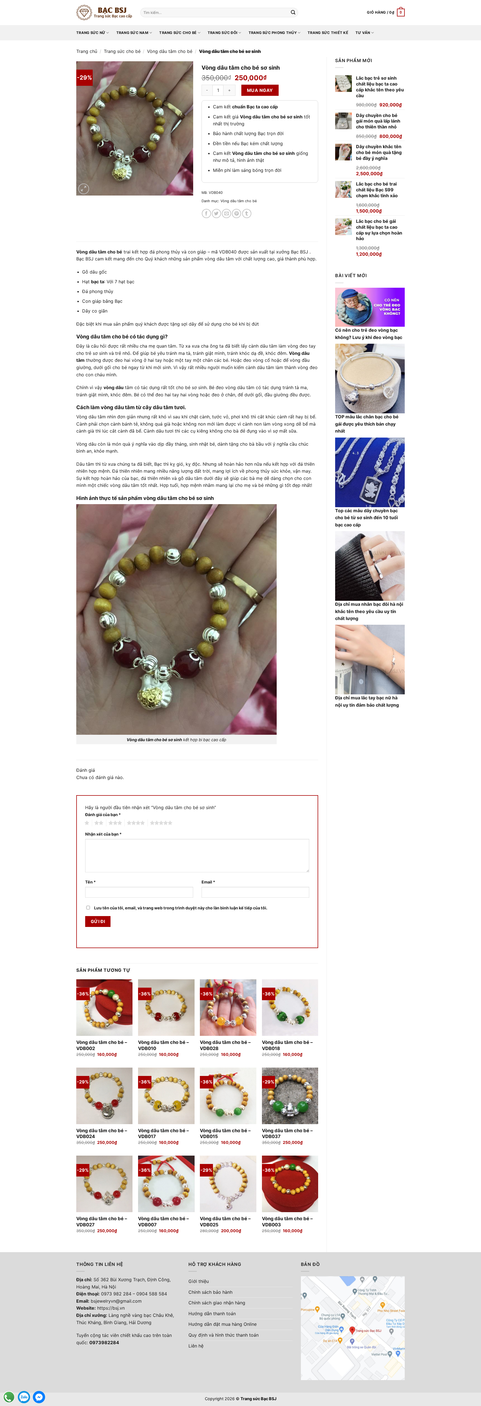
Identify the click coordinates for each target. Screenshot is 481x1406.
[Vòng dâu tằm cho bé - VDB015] (228, 1096)
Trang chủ (86, 51)
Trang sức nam (132, 33)
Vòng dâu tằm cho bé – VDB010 (163, 1045)
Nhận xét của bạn (103, 834)
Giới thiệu (198, 1281)
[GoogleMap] (353, 1328)
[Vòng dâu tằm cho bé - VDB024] (104, 1096)
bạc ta (97, 281)
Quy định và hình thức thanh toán (223, 1335)
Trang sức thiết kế (328, 33)
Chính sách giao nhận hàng (216, 1302)
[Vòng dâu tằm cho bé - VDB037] (290, 1096)
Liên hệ (195, 1346)
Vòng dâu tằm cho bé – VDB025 (225, 1221)
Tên (90, 882)
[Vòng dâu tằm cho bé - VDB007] (166, 1184)
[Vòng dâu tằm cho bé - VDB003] (290, 1184)
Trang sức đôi (222, 33)
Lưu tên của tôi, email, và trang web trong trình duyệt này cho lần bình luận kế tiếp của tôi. (180, 907)
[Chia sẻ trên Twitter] (216, 213)
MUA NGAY (260, 90)
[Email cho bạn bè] (226, 213)
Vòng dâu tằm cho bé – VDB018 (287, 1045)
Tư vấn (362, 33)
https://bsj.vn (111, 1308)
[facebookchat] (39, 1397)
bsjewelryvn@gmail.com (116, 1301)
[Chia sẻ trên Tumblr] (246, 213)
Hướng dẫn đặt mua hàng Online (222, 1324)
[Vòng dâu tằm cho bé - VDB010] (166, 1007)
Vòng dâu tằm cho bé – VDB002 (101, 1045)
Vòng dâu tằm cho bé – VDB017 (163, 1133)
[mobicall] (9, 1397)
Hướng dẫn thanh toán (212, 1313)
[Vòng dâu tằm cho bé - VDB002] (104, 1007)
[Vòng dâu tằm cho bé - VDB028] (228, 1007)
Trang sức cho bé (178, 33)
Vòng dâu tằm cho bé (169, 51)
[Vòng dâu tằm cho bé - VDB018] (290, 1007)
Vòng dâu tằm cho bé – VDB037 (287, 1133)
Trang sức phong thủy (273, 33)
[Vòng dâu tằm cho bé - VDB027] (104, 1184)
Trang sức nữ (90, 33)
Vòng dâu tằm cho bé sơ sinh (154, 739)
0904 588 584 (151, 1294)
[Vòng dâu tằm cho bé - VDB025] (228, 1184)
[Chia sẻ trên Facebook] (206, 213)
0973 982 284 (116, 1294)
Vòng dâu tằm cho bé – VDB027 (101, 1221)
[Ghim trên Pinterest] (236, 213)
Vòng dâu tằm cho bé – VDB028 (225, 1045)
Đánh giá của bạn (103, 814)
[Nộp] (293, 12)
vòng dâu (114, 387)
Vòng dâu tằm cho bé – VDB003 (287, 1221)
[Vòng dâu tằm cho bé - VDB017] (166, 1096)
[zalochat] (24, 1397)
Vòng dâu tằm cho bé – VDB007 (163, 1221)
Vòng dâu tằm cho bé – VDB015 (225, 1133)
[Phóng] (83, 189)
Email (208, 882)
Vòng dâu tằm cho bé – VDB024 (101, 1133)
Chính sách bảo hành (210, 1292)
